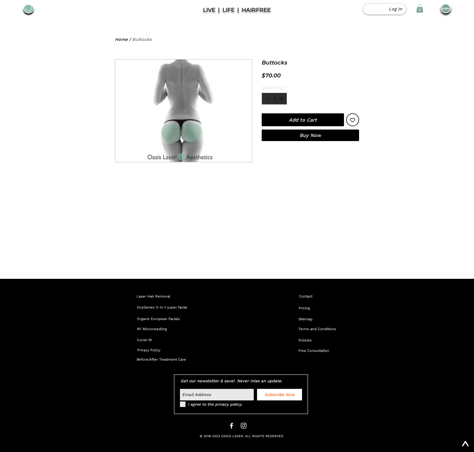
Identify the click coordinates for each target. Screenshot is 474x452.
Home (121, 39)
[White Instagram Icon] (243, 425)
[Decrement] (267, 98)
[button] (419, 8)
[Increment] (282, 98)
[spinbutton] (274, 98)
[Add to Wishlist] (352, 119)
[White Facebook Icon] (231, 425)
